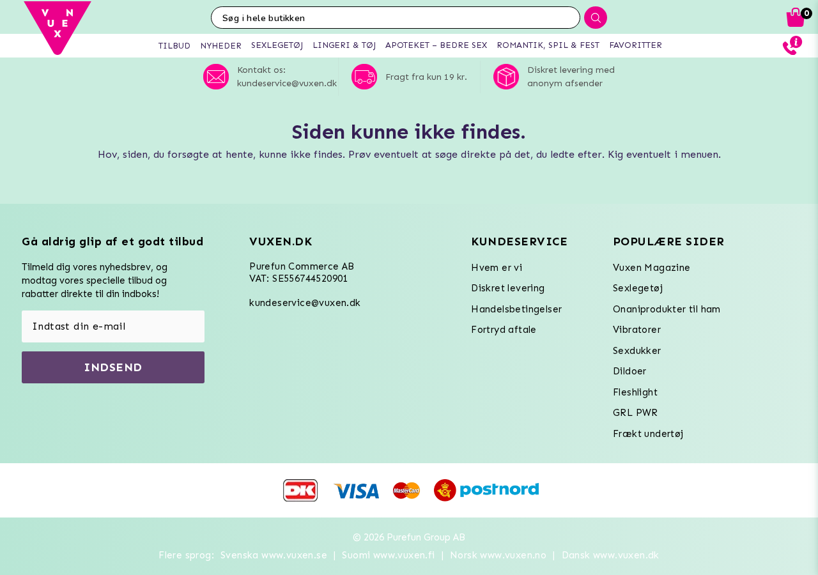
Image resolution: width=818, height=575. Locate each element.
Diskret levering (507, 288)
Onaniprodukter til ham (667, 309)
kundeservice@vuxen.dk (304, 303)
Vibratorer (637, 329)
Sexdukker (637, 350)
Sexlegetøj (638, 288)
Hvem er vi (496, 267)
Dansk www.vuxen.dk (611, 555)
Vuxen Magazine (652, 267)
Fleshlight (635, 392)
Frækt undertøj (648, 434)
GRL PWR (635, 412)
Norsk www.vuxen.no (498, 555)
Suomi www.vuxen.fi (388, 555)
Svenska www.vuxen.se (273, 555)
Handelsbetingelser (516, 309)
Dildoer (630, 371)
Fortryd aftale (504, 329)
